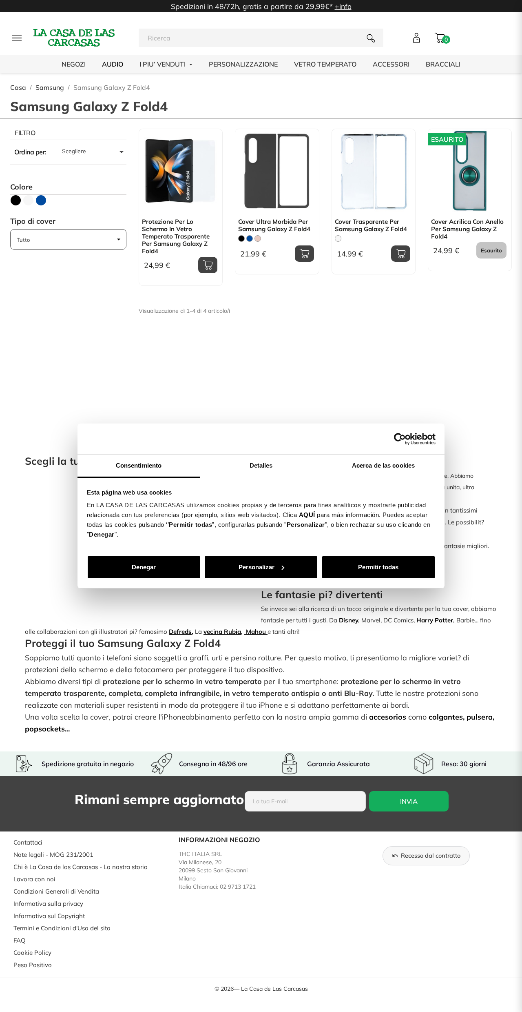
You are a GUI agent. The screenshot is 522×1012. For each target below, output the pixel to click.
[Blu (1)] (41, 200)
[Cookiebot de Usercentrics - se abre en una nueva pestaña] (400, 439)
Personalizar (256, 567)
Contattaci (27, 842)
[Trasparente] (338, 238)
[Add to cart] (207, 265)
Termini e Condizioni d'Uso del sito (62, 928)
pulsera (480, 717)
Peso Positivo (32, 965)
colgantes (446, 717)
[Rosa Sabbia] (257, 238)
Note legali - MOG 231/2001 (53, 854)
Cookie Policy (32, 952)
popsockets (45, 728)
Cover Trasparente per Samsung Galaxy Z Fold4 (371, 225)
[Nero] (241, 238)
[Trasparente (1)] (28, 200)
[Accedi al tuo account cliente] (416, 38)
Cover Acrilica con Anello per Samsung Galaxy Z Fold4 (467, 229)
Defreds (180, 631)
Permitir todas (378, 567)
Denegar (144, 567)
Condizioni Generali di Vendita (56, 891)
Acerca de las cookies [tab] (383, 465)
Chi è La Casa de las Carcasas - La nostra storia (80, 867)
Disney (348, 620)
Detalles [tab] (261, 465)
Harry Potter (434, 620)
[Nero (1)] (16, 200)
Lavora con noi (34, 879)
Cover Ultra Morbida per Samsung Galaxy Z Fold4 (274, 225)
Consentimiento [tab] (138, 465)
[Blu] (249, 238)
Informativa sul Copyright (49, 916)
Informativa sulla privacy (48, 903)
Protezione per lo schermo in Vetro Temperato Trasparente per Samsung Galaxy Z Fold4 (176, 236)
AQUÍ (307, 514)
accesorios (387, 717)
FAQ (19, 940)
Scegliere (94, 152)
